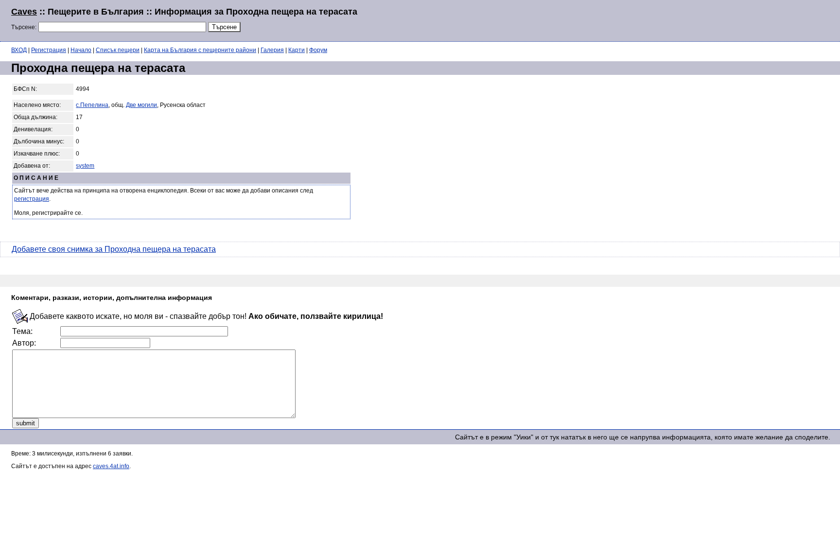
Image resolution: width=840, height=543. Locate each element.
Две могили (141, 105)
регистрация (31, 198)
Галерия (272, 50)
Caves (24, 12)
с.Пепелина (92, 105)
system (85, 165)
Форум (318, 50)
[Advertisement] (710, 19)
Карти (296, 50)
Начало (80, 50)
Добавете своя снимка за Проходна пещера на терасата (114, 249)
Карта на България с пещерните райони (200, 50)
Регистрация (48, 50)
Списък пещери (118, 50)
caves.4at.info (111, 466)
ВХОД (19, 50)
